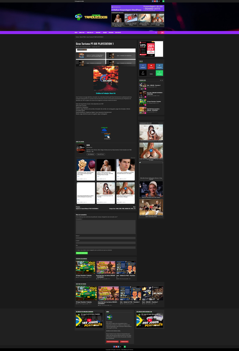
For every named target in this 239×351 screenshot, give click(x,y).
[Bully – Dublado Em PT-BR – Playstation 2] (126, 267)
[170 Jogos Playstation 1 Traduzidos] (85, 267)
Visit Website (91, 154)
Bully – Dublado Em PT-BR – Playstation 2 (126, 276)
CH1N (78, 46)
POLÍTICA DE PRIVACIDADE (112, 341)
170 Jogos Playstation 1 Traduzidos (84, 275)
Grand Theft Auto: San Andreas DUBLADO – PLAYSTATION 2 (105, 276)
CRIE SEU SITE (118, 32)
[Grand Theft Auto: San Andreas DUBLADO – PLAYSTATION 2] (105, 267)
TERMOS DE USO (124, 341)
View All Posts (100, 154)
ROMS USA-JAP (90, 32)
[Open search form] (156, 32)
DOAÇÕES (105, 32)
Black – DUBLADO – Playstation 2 (142, 110)
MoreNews (124, 349)
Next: (122, 207)
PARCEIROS (111, 32)
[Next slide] (162, 80)
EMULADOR (98, 32)
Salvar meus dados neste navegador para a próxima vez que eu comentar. (94, 250)
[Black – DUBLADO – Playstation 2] (152, 293)
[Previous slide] (160, 80)
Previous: (87, 207)
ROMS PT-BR (81, 32)
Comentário (79, 219)
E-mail (78, 240)
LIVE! (162, 32)
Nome (78, 235)
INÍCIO (76, 32)
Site (77, 245)
